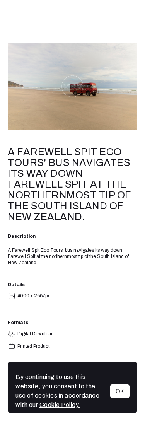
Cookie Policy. (59, 404)
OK (120, 391)
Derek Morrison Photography (72, 22)
